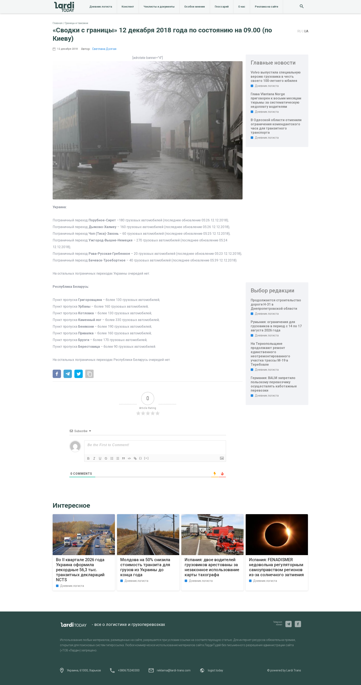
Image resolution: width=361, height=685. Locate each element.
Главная (57, 23)
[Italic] (94, 458)
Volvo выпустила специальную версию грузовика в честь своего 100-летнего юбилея (276, 76)
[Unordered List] (118, 458)
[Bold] (88, 458)
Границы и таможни (76, 23)
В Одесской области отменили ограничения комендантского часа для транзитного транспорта (276, 126)
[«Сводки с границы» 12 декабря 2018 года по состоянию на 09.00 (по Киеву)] (57, 374)
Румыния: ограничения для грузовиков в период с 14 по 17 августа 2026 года (276, 326)
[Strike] (106, 458)
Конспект (128, 6)
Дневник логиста (100, 6)
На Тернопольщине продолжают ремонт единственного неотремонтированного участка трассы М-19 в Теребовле (270, 354)
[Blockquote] (123, 458)
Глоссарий (222, 6)
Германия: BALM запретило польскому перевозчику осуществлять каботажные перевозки (274, 384)
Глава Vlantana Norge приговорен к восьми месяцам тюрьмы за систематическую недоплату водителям (276, 100)
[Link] (135, 458)
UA (306, 31)
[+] (146, 458)
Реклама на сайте (266, 6)
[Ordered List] (112, 458)
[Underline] (100, 458)
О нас (241, 6)
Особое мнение (194, 6)
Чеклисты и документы (159, 6)
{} (140, 458)
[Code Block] (129, 458)
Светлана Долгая (104, 49)
